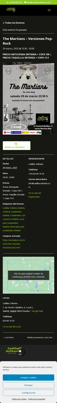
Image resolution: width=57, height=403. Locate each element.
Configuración (28, 392)
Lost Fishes (9, 337)
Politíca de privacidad (36, 399)
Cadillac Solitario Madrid (13, 208)
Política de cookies (19, 399)
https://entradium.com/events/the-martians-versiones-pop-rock (14, 244)
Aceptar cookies (28, 377)
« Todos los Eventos (13, 22)
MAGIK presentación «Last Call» (40, 337)
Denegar (28, 385)
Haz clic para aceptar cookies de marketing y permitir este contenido (29, 275)
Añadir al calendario (15, 147)
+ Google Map (36, 311)
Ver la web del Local (12, 326)
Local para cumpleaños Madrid (13, 223)
